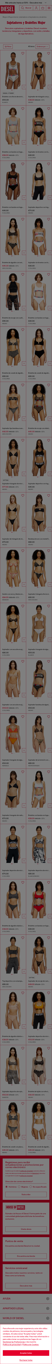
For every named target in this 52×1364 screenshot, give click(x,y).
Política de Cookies (31, 1344)
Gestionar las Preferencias (14, 1342)
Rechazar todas (26, 1360)
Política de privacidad (12, 1344)
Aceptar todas (26, 1353)
